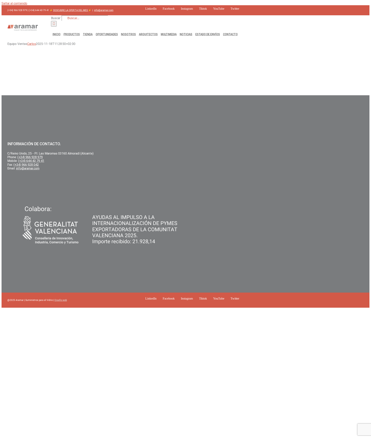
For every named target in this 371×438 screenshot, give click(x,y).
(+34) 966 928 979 (30, 157)
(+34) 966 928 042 (26, 165)
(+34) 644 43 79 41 (31, 161)
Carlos (31, 44)
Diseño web (60, 300)
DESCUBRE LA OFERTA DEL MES (70, 10)
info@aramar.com (103, 10)
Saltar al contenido (14, 3)
